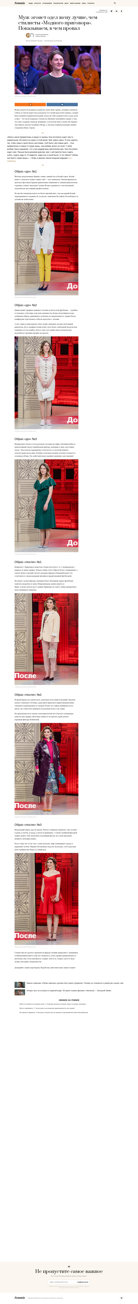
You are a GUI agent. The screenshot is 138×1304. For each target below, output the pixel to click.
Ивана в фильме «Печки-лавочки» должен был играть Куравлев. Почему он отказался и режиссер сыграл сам (75, 983)
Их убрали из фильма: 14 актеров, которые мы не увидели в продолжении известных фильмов (53, 1012)
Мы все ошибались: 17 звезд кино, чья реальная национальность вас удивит (47, 1008)
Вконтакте (116, 11)
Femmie (25, 3)
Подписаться (82, 1282)
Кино (84, 3)
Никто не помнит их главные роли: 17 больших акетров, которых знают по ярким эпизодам (52, 1004)
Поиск (115, 3)
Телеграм (111, 11)
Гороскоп (91, 3)
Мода (31, 3)
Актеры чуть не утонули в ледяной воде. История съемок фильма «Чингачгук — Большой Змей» (69, 991)
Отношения (47, 3)
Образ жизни (75, 3)
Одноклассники (121, 11)
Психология (58, 3)
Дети (66, 3)
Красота (37, 3)
